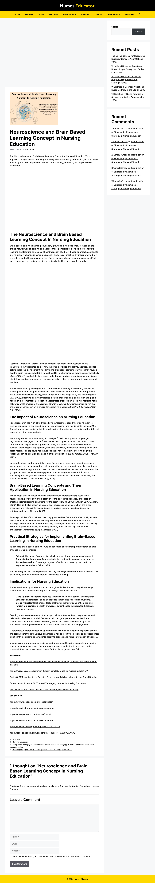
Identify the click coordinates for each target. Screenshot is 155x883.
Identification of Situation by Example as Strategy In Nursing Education (127, 132)
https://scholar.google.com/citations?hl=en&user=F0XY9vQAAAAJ (42, 733)
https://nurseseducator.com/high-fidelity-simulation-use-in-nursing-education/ (49, 671)
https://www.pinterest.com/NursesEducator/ (31, 714)
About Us (85, 14)
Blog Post (29, 14)
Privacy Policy (69, 14)
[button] (139, 14)
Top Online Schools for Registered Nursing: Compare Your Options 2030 (128, 59)
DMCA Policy (114, 14)
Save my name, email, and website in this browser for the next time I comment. (51, 856)
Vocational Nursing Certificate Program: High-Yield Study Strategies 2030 (126, 79)
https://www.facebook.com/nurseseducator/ (31, 702)
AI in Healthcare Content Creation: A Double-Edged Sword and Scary (44, 689)
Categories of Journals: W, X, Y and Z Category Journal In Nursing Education (48, 683)
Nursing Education (20, 742)
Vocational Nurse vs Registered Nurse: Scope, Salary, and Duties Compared (127, 69)
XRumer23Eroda (119, 128)
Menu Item (129, 14)
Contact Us (98, 14)
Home (17, 14)
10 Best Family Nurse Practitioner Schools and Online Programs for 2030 (127, 97)
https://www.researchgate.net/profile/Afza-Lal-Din (35, 726)
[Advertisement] (54, 53)
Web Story (53, 14)
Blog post (16, 739)
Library (41, 14)
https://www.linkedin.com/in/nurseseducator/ (32, 720)
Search (114, 27)
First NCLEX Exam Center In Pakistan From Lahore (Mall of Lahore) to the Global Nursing (54, 677)
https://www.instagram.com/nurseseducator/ (32, 708)
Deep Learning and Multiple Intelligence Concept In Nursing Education (42, 750)
